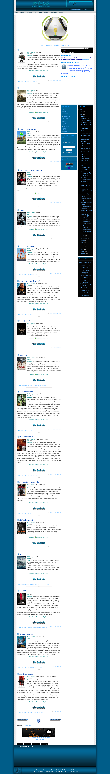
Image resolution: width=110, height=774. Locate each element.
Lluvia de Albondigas (27, 246)
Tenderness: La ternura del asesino (31, 170)
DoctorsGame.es (85, 265)
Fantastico (20, 164)
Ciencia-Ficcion (45, 162)
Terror (30, 123)
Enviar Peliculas (54, 12)
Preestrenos (27, 744)
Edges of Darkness (26, 392)
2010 (81, 112)
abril (82, 249)
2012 (21, 554)
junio (82, 244)
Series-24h (85, 280)
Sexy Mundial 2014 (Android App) (55, 45)
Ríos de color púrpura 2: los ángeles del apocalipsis (86, 173)
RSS (86, 9)
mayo (82, 247)
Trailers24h (85, 282)
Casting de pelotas (85, 167)
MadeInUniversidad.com (85, 262)
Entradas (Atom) (28, 725)
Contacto (46, 12)
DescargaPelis (85, 272)
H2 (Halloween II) (26, 520)
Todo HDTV (85, 285)
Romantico (65, 126)
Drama (30, 203)
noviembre (84, 118)
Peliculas (22, 12)
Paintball (22, 210)
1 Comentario (57, 666)
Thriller (35, 123)
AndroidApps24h (85, 274)
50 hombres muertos (26, 437)
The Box (22, 591)
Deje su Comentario (55, 80)
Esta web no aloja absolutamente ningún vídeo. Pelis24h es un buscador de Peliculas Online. (55, 771)
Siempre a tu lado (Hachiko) (29, 281)
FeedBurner (73, 152)
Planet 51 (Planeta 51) (27, 129)
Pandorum (83, 163)
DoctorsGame (85, 267)
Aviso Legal (45, 744)
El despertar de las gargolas (29, 482)
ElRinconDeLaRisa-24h (85, 275)
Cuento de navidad (26, 634)
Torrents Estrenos (85, 289)
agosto (83, 240)
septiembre (84, 238)
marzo (83, 251)
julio (82, 242)
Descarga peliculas (85, 290)
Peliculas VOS (29, 12)
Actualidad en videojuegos (85, 294)
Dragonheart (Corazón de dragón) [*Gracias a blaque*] (86, 194)
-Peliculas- (24, 81)
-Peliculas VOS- (25, 385)
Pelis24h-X (85, 277)
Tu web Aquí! (85, 295)
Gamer (82, 165)
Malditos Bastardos (26, 674)
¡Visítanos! (39, 739)
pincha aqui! (85, 59)
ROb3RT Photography (85, 284)
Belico (41, 712)
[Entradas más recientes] (22, 720)
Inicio (16, 12)
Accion (30, 81)
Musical (65, 124)
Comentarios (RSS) (76, 9)
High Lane (23, 355)
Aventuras (37, 162)
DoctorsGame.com (85, 264)
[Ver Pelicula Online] (39, 76)
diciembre (83, 116)
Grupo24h (61, 12)
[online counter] (69, 166)
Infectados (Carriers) (26, 88)
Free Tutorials (85, 270)
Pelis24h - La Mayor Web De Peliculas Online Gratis (49, 769)
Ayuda (40, 12)
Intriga (35, 203)
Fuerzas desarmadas (26, 50)
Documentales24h (85, 279)
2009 (81, 114)
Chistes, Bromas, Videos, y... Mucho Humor (38, 737)
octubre (83, 236)
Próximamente (36, 744)
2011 (81, 109)
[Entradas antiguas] (55, 720)
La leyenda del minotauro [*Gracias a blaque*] (86, 216)
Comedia (35, 81)
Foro (35, 12)
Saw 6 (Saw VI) (25, 321)
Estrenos (20, 744)
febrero (83, 253)
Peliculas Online (85, 287)
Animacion (31, 162)
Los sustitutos (84, 169)
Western (65, 131)
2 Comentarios (57, 238)
